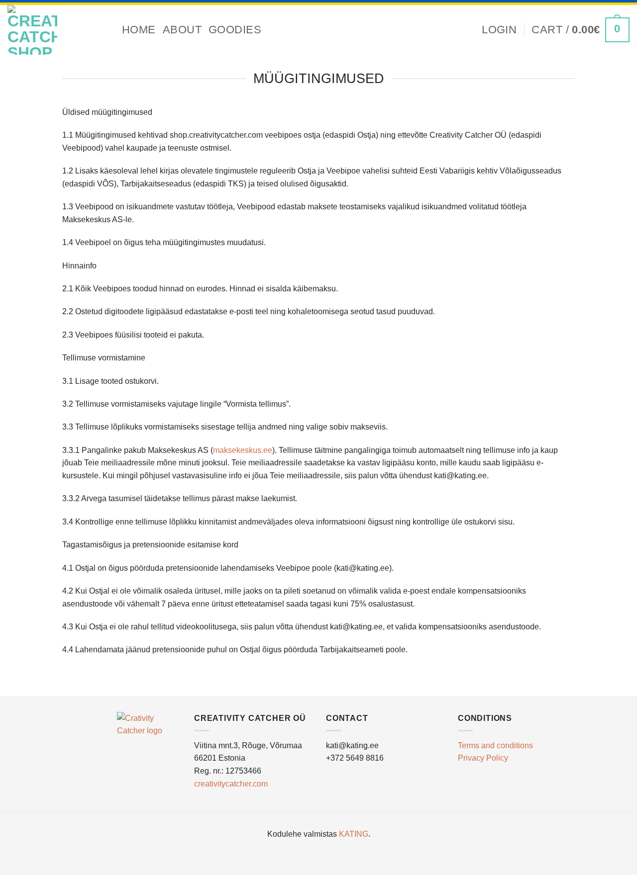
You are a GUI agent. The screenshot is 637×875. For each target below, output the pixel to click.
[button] (499, 30)
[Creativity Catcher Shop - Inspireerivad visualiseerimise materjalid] (57, 30)
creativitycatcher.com (231, 784)
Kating (353, 834)
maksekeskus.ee (242, 450)
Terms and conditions (495, 745)
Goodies (235, 29)
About (182, 29)
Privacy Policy (483, 758)
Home (139, 29)
